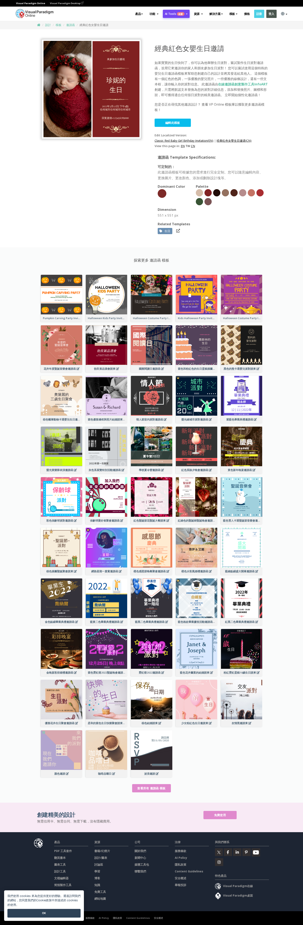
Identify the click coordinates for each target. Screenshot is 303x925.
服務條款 (180, 851)
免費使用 (220, 815)
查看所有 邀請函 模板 (151, 788)
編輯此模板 (172, 123)
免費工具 (100, 892)
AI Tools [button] (174, 14)
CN (193, 146)
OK (44, 913)
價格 (247, 14)
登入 (271, 14)
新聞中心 (140, 858)
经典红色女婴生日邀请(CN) (234, 141)
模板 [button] (232, 14)
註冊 (259, 14)
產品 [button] (138, 14)
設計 (48, 25)
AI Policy (181, 858)
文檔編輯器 (61, 878)
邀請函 (70, 25)
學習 (97, 871)
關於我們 (140, 851)
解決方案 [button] (215, 14)
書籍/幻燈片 (102, 851)
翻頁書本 (60, 858)
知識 (97, 885)
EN (183, 146)
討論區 (98, 864)
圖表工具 (60, 864)
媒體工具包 (142, 864)
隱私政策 (180, 864)
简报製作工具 (63, 885)
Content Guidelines (189, 871)
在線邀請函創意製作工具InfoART (243, 84)
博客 (97, 878)
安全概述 (180, 878)
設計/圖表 (100, 858)
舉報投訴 (180, 885)
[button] (154, 14)
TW (188, 146)
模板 (58, 25)
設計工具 (60, 871)
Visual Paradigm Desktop (65, 3)
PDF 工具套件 (63, 851)
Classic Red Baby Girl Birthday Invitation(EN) (184, 141)
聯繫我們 (140, 871)
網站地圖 (100, 898)
